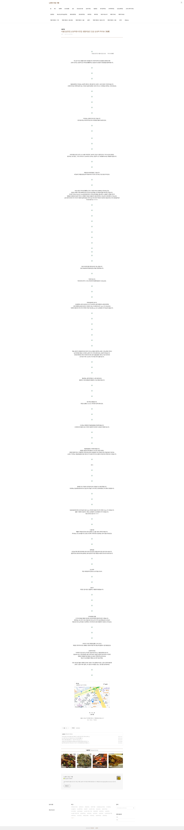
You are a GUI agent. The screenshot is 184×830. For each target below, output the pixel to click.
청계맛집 (105, 815)
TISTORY (92, 828)
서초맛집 (80, 815)
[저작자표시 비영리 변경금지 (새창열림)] (78, 728)
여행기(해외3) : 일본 (80, 20)
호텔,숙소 (127, 20)
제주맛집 (89, 14)
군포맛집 (89, 813)
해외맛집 (96, 14)
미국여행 (74, 811)
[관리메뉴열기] (181, 2)
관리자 (97, 828)
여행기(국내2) (121, 14)
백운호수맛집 (74, 807)
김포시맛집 (88, 8)
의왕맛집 (92, 815)
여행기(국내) (113, 14)
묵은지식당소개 (104, 14)
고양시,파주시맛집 (130, 8)
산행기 (88, 20)
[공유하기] (66, 728)
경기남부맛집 (103, 8)
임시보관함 (67, 8)
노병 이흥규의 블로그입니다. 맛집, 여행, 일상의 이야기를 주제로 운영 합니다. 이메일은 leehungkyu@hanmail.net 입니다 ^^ (90, 782)
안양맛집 (101, 811)
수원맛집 (109, 807)
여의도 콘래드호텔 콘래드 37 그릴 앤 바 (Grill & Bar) (71, 739)
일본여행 (96, 811)
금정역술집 (80, 811)
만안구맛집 (105, 809)
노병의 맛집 (92, 809)
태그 (55, 8)
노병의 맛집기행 (75, 813)
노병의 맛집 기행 (54, 3)
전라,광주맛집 (82, 14)
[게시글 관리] (68, 728)
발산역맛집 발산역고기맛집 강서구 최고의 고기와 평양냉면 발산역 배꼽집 (75, 742)
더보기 (72, 817)
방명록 (60, 8)
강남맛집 (98, 809)
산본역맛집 (83, 813)
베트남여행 (86, 815)
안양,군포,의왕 (80, 8)
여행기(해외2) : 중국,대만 (67, 20)
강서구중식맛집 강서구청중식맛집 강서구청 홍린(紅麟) (71, 738)
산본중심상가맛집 (101, 807)
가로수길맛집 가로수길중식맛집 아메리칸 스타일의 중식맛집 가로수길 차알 (75, 736)
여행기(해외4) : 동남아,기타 (99, 20)
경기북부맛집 (111, 8)
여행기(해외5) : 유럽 (112, 20)
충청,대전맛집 (73, 14)
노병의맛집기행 (108, 813)
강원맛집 (52, 14)
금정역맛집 (98, 815)
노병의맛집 (80, 809)
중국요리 (81, 807)
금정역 (86, 809)
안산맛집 (95, 813)
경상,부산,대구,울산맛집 (62, 14)
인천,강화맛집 (120, 8)
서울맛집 (95, 8)
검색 (133, 808)
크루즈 (120, 20)
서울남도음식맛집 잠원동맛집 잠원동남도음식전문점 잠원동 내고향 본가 (74, 741)
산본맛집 (107, 811)
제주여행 (93, 807)
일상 (73, 8)
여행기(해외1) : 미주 (54, 20)
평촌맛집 (87, 807)
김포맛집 (101, 813)
